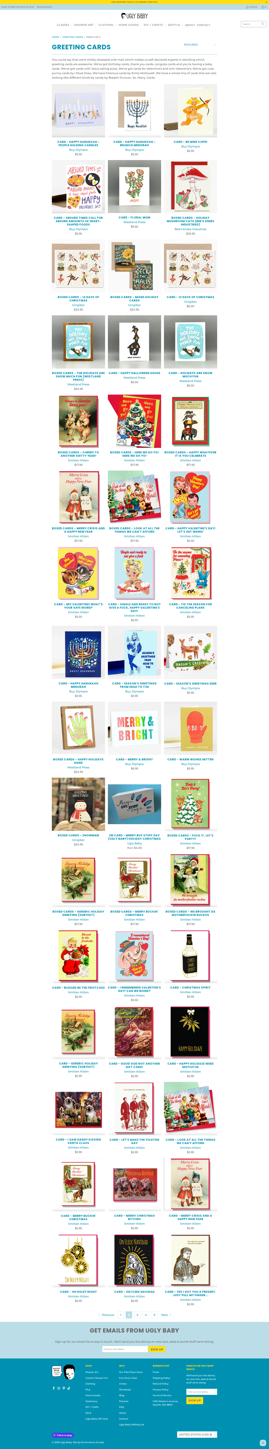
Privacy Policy (160, 1389)
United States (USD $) (195, 1434)
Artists (123, 1383)
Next (165, 1315)
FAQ (121, 1407)
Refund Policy (161, 1383)
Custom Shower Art (96, 1378)
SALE (88, 1413)
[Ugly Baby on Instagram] (59, 1388)
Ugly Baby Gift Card (96, 1418)
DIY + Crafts (91, 1407)
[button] (64, 25)
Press (156, 1372)
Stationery (91, 1401)
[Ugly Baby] (134, 16)
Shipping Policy (161, 1378)
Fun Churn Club (128, 1378)
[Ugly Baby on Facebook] (54, 1388)
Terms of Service (162, 1395)
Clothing (90, 1383)
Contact (123, 1418)
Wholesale (44, 7)
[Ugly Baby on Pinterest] (64, 1388)
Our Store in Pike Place (17, 7)
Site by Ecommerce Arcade (88, 1442)
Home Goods (92, 1395)
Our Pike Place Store (131, 1372)
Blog (121, 1395)
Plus (87, 1389)
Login (253, 7)
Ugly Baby (66, 1442)
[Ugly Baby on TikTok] (69, 1388)
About (122, 1413)
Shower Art (91, 1372)
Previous (107, 1315)
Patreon (123, 1401)
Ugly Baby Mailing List (131, 1424)
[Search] (262, 24)
